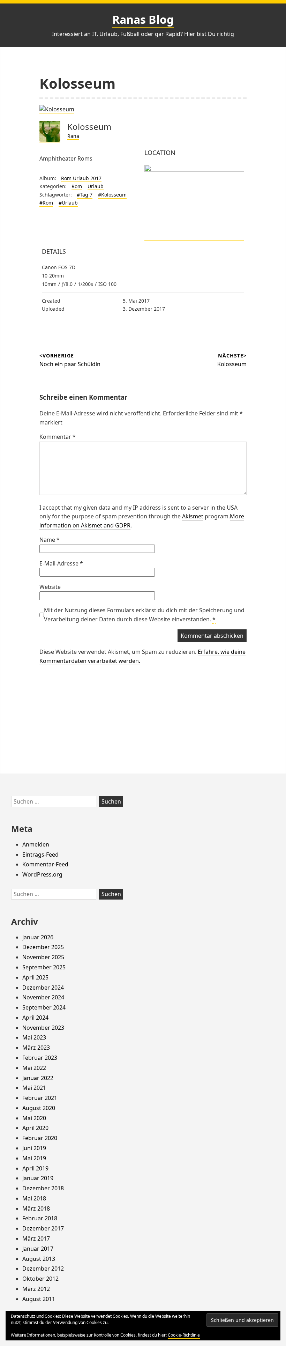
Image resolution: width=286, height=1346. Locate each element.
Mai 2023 (34, 1037)
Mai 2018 (34, 1198)
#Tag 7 (84, 194)
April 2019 (35, 1168)
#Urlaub (68, 202)
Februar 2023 (39, 1058)
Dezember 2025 (43, 947)
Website (50, 587)
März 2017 (36, 1238)
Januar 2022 (37, 1078)
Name (49, 539)
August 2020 (38, 1108)
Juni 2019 (34, 1148)
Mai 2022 (34, 1068)
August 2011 (38, 1299)
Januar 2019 (37, 1178)
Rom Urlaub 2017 (81, 178)
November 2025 (43, 957)
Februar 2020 (39, 1138)
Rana (73, 136)
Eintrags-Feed (40, 854)
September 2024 (44, 1007)
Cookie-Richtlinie (184, 1335)
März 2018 (36, 1208)
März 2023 (36, 1047)
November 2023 (43, 1027)
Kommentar (57, 437)
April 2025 (35, 977)
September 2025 (44, 967)
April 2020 (35, 1128)
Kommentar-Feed (45, 864)
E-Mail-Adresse (61, 563)
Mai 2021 (34, 1088)
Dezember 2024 (43, 987)
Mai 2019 (34, 1158)
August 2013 (38, 1259)
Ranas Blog (143, 19)
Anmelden (35, 844)
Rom (77, 186)
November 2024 (43, 997)
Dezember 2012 (43, 1268)
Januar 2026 (37, 937)
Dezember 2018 (43, 1188)
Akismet (192, 516)
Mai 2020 (34, 1118)
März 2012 (36, 1289)
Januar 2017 (37, 1248)
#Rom (46, 202)
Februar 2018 (39, 1218)
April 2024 (35, 1017)
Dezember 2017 (43, 1228)
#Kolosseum (112, 194)
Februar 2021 (39, 1098)
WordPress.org (42, 874)
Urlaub (96, 186)
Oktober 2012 (40, 1278)
